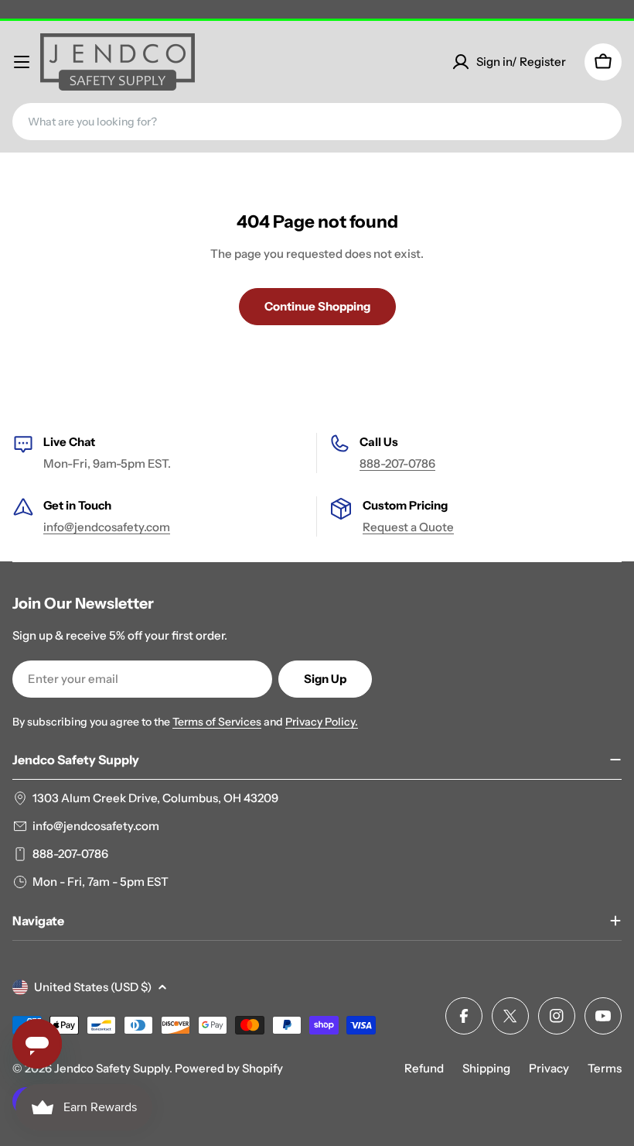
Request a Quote (408, 527)
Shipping (486, 1068)
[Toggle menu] (21, 62)
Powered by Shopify (229, 1068)
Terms (605, 1068)
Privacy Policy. (321, 722)
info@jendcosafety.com (106, 527)
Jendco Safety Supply (111, 1068)
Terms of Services (216, 722)
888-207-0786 (397, 463)
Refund (424, 1068)
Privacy (549, 1068)
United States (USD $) (93, 987)
